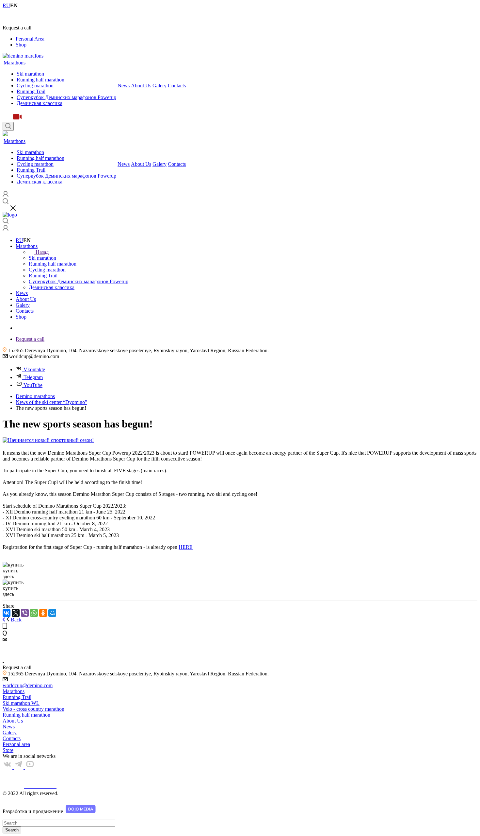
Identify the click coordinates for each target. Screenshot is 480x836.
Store (8, 750)
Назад (42, 252)
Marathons (14, 62)
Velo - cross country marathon (33, 709)
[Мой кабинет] (5, 229)
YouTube (33, 385)
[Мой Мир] (52, 613)
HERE (186, 547)
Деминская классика (39, 103)
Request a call (30, 339)
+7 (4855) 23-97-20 (23, 16)
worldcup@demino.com (28, 685)
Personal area (16, 744)
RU (19, 240)
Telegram (33, 377)
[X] (16, 613)
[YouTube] (30, 767)
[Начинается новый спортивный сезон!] (48, 440)
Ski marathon (30, 74)
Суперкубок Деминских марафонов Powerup (66, 97)
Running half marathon (40, 79)
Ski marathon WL (21, 703)
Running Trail (31, 91)
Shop (21, 44)
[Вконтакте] (8, 767)
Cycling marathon (35, 85)
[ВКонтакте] (6, 613)
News (124, 85)
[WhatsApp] (34, 613)
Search (12, 829)
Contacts (177, 85)
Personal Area (30, 39)
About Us (141, 85)
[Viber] (25, 613)
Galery (159, 85)
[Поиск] (8, 126)
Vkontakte (34, 369)
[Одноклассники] (43, 613)
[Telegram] (19, 767)
